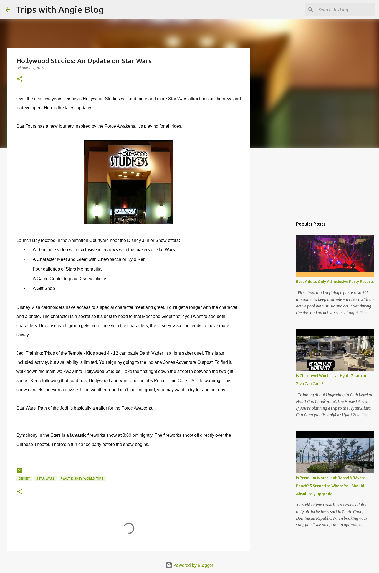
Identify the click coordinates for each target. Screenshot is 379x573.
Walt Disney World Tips (82, 478)
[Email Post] (19, 472)
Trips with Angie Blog (60, 9)
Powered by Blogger (192, 565)
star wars (45, 478)
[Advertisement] (324, 184)
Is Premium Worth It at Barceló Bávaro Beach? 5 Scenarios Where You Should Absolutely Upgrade (331, 486)
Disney (24, 478)
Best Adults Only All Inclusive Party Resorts (335, 281)
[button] (19, 79)
